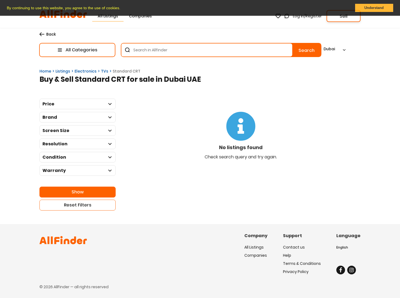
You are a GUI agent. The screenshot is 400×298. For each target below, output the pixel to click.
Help (287, 255)
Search (307, 50)
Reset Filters (77, 205)
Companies (255, 255)
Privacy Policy (296, 271)
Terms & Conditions (302, 263)
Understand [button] (374, 8)
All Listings (254, 247)
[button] (122, 8)
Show (78, 192)
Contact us (294, 247)
